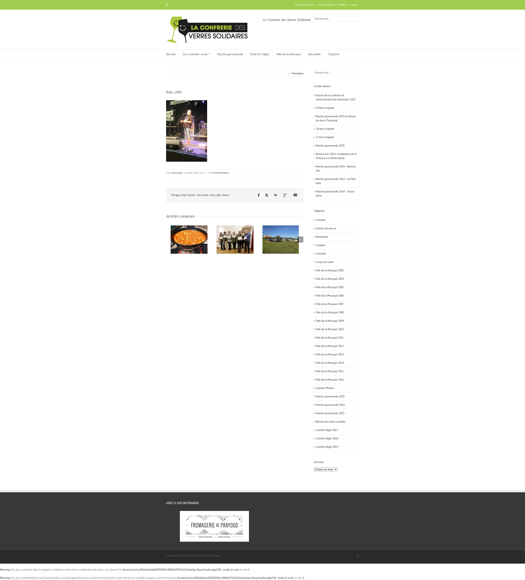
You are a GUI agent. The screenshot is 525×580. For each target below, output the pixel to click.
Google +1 (285, 195)
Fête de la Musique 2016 (330, 379)
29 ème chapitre (325, 108)
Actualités (314, 54)
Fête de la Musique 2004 (330, 279)
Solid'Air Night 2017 (327, 430)
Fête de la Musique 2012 (330, 346)
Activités (320, 220)
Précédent (297, 73)
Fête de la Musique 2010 (330, 329)
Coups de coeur (325, 262)
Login (354, 4)
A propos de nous (304, 4)
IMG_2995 (173, 92)
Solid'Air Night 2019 (327, 447)
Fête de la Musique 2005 (330, 287)
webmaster (176, 172)
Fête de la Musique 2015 (330, 371)
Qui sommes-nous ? (196, 54)
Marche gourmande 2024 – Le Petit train (336, 181)
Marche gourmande (230, 54)
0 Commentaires (219, 172)
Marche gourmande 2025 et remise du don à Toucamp (336, 118)
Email (295, 194)
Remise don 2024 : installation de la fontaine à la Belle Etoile (336, 156)
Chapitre (333, 54)
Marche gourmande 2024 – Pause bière (335, 193)
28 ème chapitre (325, 129)
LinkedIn (275, 194)
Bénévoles (322, 237)
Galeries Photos (325, 388)
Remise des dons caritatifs (331, 421)
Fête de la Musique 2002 (330, 270)
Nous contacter (326, 4)
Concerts (321, 253)
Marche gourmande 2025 (330, 413)
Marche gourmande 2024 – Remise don (336, 168)
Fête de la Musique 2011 (330, 337)
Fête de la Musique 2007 (330, 304)
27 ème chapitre (325, 137)
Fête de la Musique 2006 (330, 295)
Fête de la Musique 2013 (330, 354)
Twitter (267, 195)
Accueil (171, 54)
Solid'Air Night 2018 (327, 438)
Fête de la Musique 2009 (330, 321)
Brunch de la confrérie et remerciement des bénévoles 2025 (336, 97)
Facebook (167, 5)
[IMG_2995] (186, 102)
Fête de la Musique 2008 (330, 312)
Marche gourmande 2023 (330, 145)
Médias (343, 4)
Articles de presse (326, 228)
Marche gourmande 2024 (330, 405)
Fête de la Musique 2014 (330, 363)
